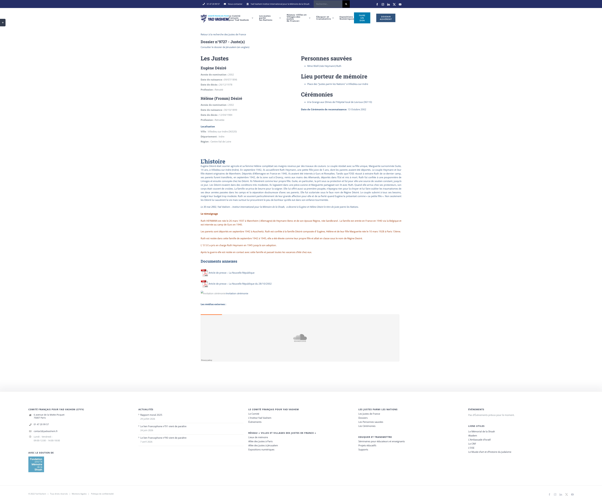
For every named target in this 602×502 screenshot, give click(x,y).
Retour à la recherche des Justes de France (223, 34)
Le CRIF (472, 443)
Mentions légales (79, 493)
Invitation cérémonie (237, 293)
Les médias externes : (213, 304)
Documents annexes (219, 261)
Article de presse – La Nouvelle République (231, 272)
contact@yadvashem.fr (46, 431)
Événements (254, 421)
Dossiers (363, 417)
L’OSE (471, 447)
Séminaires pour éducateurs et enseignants (381, 441)
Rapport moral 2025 (151, 414)
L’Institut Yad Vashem (259, 417)
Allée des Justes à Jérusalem (263, 445)
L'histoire (213, 161)
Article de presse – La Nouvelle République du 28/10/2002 (240, 283)
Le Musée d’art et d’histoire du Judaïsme (489, 451)
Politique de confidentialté (102, 493)
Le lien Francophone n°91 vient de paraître (163, 426)
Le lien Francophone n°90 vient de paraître (163, 437)
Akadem (472, 435)
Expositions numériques (261, 449)
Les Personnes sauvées (370, 421)
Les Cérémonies (366, 425)
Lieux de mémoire (258, 437)
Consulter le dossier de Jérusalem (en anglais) (225, 47)
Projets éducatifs (367, 445)
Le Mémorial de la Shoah (481, 431)
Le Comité (253, 413)
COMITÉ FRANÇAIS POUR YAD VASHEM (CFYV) (56, 409)
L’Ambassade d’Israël (479, 439)
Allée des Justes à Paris (260, 441)
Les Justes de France (369, 413)
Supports (363, 449)
